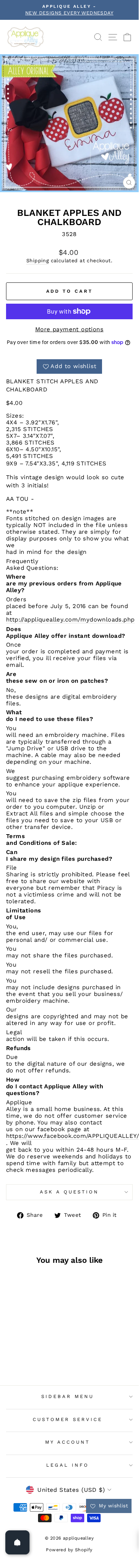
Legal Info (67, 1465)
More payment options (69, 329)
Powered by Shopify (69, 1549)
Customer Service (67, 1419)
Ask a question (69, 1192)
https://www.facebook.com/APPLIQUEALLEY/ (72, 1136)
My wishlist (112, 1505)
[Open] (17, 1542)
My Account (67, 1442)
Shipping (37, 260)
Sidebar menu (67, 1396)
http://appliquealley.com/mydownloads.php (70, 619)
